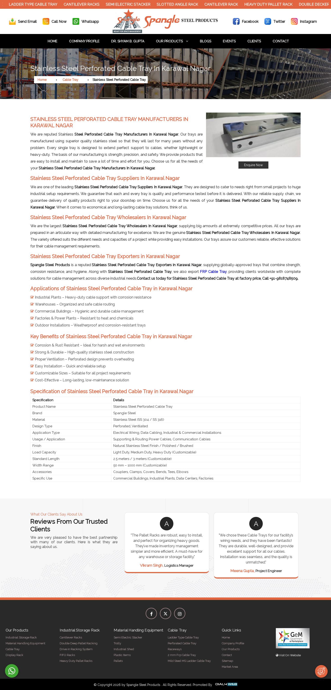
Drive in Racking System (76, 649)
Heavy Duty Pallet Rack (254, 4)
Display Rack (14, 655)
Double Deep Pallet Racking (78, 643)
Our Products (170, 41)
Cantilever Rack (207, 4)
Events (229, 41)
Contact (281, 41)
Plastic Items (122, 655)
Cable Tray (70, 79)
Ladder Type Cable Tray (183, 637)
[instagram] (179, 613)
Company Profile (84, 41)
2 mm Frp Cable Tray (182, 655)
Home (52, 41)
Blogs (205, 41)
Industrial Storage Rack (21, 637)
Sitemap (227, 661)
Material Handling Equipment (25, 643)
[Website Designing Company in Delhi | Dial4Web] (226, 685)
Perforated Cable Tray (182, 643)
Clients (254, 41)
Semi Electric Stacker (114, 4)
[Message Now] (11, 671)
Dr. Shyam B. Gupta (127, 41)
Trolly (117, 643)
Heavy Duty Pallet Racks (76, 661)
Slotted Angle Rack (163, 4)
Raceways (174, 649)
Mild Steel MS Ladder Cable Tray (189, 661)
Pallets (118, 661)
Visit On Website (289, 655)
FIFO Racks (67, 655)
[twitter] (165, 613)
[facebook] (151, 613)
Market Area (230, 666)
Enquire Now (253, 165)
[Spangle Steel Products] (165, 32)
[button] (253, 141)
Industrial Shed (124, 649)
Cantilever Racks (67, 4)
